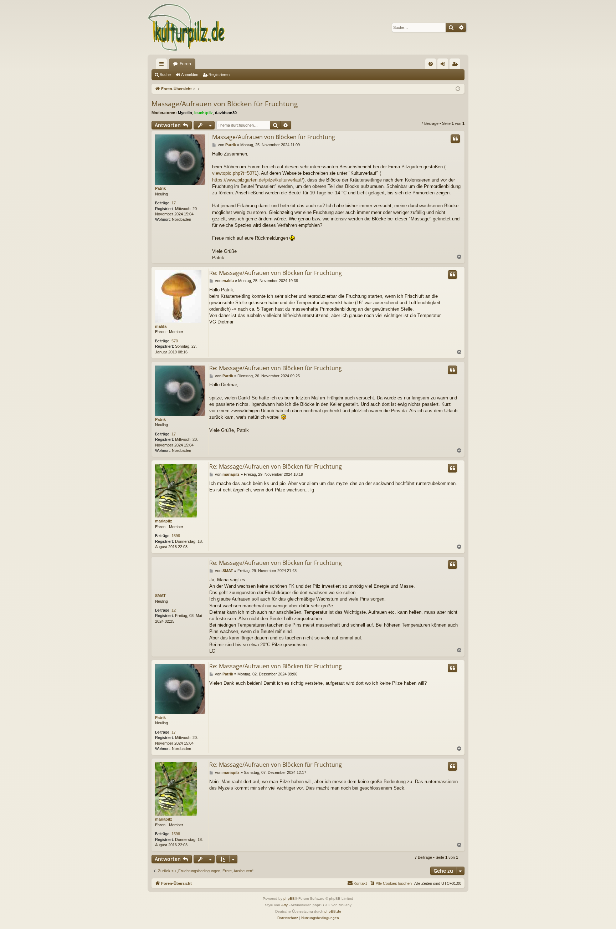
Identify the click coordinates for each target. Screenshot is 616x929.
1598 (175, 536)
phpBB (289, 898)
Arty (284, 905)
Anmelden (189, 74)
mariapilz (163, 521)
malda (160, 326)
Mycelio (185, 113)
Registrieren (219, 74)
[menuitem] (430, 63)
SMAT (160, 595)
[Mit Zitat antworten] (455, 138)
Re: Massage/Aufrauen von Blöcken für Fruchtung (275, 272)
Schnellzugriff (163, 65)
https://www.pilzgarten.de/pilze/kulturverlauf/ (257, 180)
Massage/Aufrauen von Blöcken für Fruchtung (225, 103)
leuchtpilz (203, 113)
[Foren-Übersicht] (187, 27)
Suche (165, 74)
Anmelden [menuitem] (444, 65)
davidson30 (226, 113)
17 (173, 203)
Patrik (160, 188)
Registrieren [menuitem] (456, 65)
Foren (185, 63)
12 (173, 610)
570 (174, 341)
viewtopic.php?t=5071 (234, 173)
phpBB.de (332, 911)
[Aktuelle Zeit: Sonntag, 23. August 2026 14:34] (458, 89)
